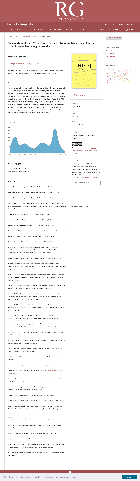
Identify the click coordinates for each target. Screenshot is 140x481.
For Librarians (110, 56)
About (20, 30)
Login (113, 24)
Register (106, 24)
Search (130, 30)
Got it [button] (129, 477)
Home (9, 30)
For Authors (110, 54)
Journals (113, 30)
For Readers (110, 51)
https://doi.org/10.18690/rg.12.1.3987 (25, 64)
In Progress (55, 30)
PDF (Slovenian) (81, 95)
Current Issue (37, 30)
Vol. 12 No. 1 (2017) (30, 37)
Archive (70, 30)
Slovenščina (129, 24)
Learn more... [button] (71, 477)
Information (85, 30)
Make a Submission (114, 38)
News (101, 30)
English (121, 24)
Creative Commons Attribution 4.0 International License (85, 150)
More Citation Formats (81, 183)
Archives (17, 37)
